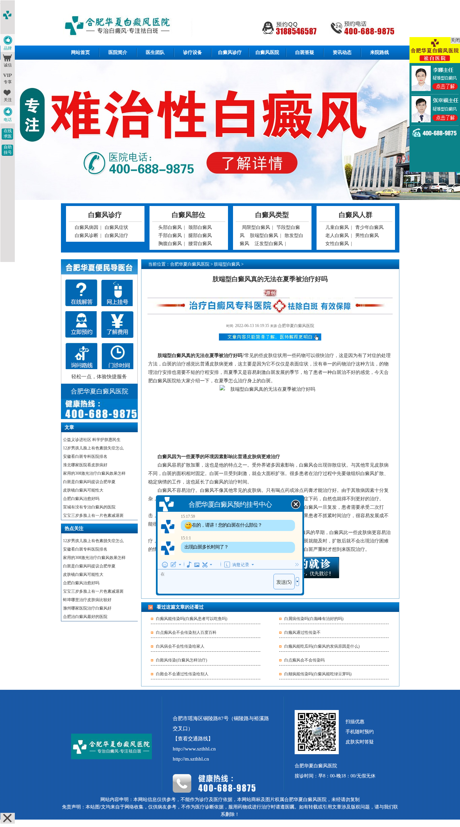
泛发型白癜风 (269, 243)
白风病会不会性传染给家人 (180, 646)
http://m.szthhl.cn (191, 759)
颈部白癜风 (200, 227)
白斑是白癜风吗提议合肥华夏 (89, 481)
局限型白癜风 (256, 227)
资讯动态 (342, 52)
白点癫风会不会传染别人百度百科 (186, 632)
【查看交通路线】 (193, 738)
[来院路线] (81, 356)
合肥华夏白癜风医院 (189, 264)
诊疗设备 (192, 52)
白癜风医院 (267, 52)
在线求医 (8, 133)
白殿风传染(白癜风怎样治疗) (181, 660)
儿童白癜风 (337, 227)
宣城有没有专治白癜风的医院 (89, 507)
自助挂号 (8, 150)
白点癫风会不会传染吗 (304, 660)
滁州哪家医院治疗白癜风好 (87, 608)
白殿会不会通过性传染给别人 (182, 674)
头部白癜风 (170, 227)
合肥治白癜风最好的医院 (85, 616)
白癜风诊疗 (230, 52)
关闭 (455, 40)
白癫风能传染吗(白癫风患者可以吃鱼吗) (191, 618)
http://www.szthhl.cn (194, 748)
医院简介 (117, 52)
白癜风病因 (86, 227)
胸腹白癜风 (170, 243)
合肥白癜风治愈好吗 (81, 498)
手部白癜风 (170, 235)
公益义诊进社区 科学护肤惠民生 (92, 439)
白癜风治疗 (116, 235)
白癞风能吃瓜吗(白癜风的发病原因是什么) (322, 646)
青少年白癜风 (369, 227)
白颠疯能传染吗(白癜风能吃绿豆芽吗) (318, 674)
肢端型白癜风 (264, 235)
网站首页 (80, 52)
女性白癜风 (337, 243)
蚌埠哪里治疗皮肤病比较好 (87, 599)
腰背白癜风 (200, 243)
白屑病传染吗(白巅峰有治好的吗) (313, 618)
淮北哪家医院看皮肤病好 (85, 465)
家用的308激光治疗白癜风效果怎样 (94, 473)
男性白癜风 (367, 235)
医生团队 (155, 52)
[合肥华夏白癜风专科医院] (230, 26)
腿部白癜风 (200, 235)
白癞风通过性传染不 (302, 632)
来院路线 (379, 52)
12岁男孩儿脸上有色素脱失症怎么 (93, 448)
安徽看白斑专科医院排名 (85, 456)
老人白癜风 (337, 235)
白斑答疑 (304, 52)
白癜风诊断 (86, 235)
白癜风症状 (116, 227)
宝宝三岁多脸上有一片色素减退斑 (93, 515)
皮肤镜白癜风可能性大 (83, 490)
